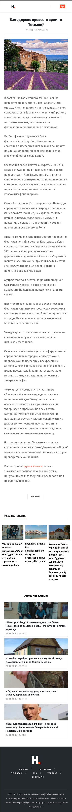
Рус (62, 6)
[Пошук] (53, 6)
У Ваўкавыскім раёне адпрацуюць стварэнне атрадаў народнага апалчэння (31, 693)
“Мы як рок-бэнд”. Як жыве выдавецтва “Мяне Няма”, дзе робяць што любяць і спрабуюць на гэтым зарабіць (35, 626)
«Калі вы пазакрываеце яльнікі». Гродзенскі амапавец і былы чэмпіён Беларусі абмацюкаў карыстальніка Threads (32, 727)
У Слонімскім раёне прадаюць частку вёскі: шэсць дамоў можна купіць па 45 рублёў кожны (34, 660)
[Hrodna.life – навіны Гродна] (13, 6)
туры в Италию (33, 466)
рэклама (35, 496)
